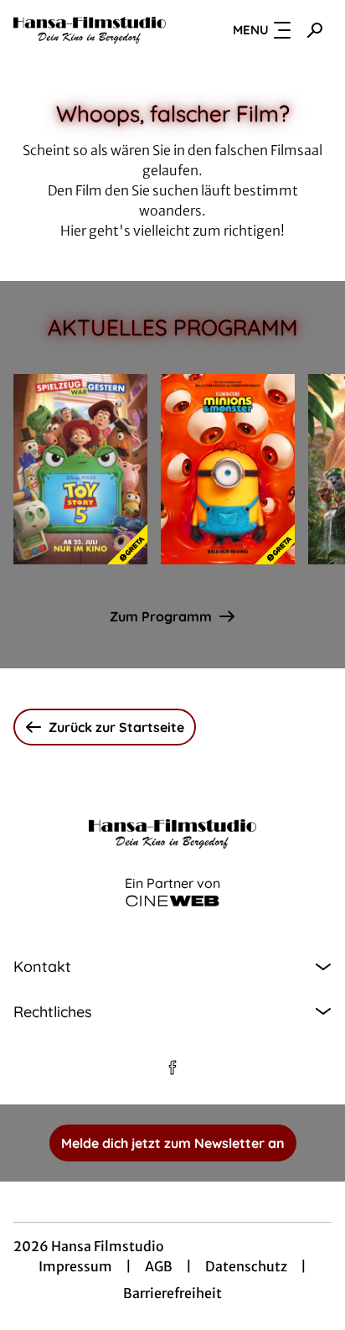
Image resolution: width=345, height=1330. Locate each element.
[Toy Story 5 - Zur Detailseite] (80, 469)
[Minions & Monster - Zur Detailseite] (228, 469)
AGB (158, 1266)
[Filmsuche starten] (315, 30)
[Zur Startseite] (89, 30)
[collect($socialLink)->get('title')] (172, 1067)
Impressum (75, 1266)
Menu (251, 30)
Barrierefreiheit (172, 1293)
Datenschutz (246, 1266)
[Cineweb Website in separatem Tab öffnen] (172, 901)
